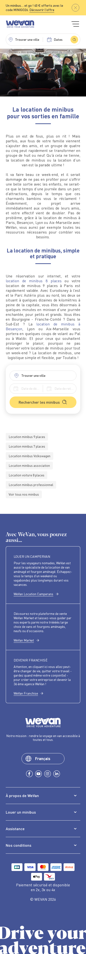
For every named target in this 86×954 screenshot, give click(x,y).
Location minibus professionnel (31, 485)
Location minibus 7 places (27, 446)
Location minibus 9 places (27, 437)
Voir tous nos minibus (24, 494)
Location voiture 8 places (26, 475)
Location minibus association (29, 465)
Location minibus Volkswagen (29, 456)
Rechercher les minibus (39, 402)
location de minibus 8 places (34, 280)
